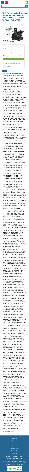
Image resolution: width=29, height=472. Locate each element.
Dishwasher (14, 9)
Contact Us (14, 445)
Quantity (4, 55)
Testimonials (14, 453)
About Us (14, 438)
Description (4, 71)
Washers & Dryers (7, 9)
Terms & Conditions (14, 448)
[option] (14, 33)
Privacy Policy (14, 450)
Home (2, 9)
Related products (11, 71)
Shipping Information (14, 440)
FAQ (15, 443)
